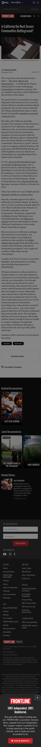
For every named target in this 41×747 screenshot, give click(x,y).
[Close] (37, 697)
